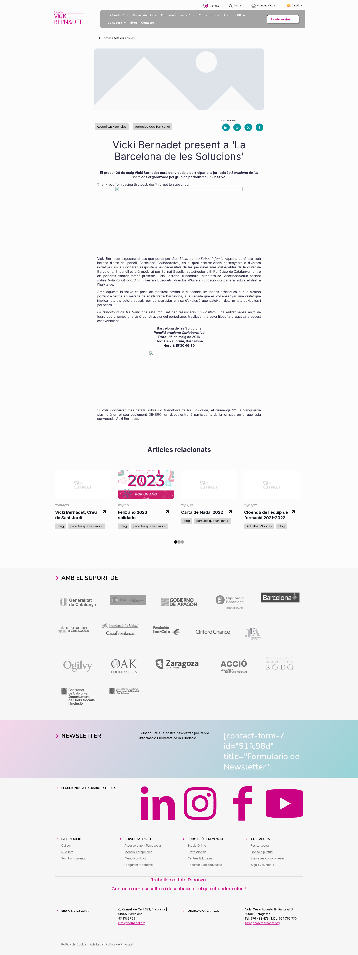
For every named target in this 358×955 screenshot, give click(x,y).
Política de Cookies (74, 944)
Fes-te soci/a (260, 845)
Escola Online (197, 845)
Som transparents (73, 858)
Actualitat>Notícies (112, 126)
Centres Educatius (200, 858)
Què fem (67, 852)
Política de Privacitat (119, 944)
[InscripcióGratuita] (179, 376)
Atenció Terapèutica (138, 852)
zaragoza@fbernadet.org (262, 923)
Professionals (197, 852)
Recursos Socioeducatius (205, 865)
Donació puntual (262, 852)
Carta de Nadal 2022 (202, 512)
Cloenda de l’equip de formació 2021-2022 (266, 515)
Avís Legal (97, 944)
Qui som (66, 845)
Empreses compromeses (268, 858)
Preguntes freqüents (139, 865)
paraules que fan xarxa (152, 126)
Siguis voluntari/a (262, 865)
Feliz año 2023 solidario (132, 515)
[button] (175, 542)
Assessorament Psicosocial (143, 845)
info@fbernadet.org (131, 923)
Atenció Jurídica (135, 858)
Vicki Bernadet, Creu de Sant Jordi (76, 515)
